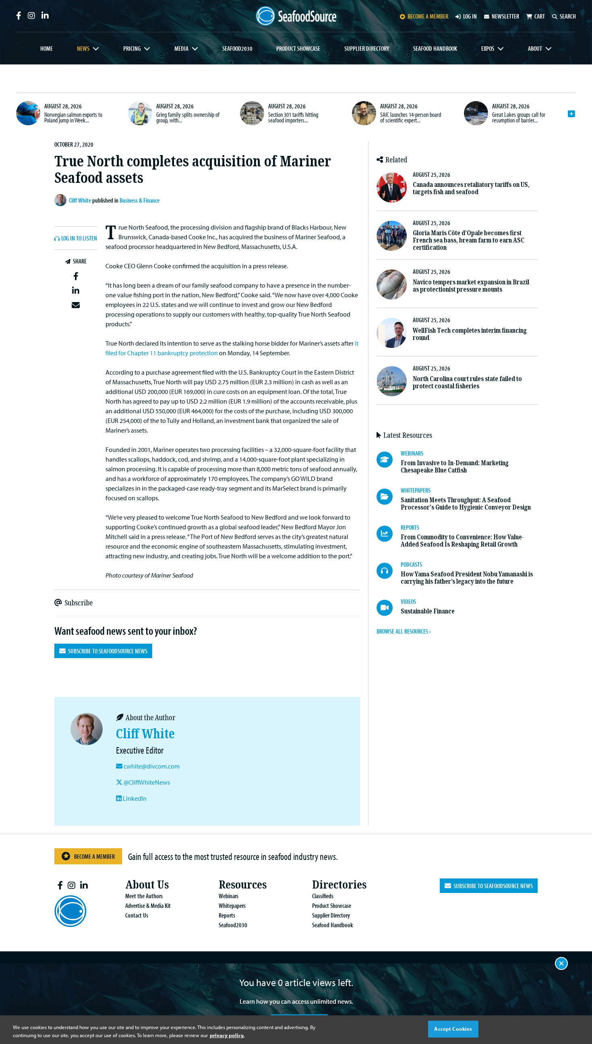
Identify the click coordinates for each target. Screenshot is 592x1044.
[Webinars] (389, 460)
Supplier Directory (366, 48)
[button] (75, 277)
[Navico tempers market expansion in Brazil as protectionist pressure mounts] (392, 284)
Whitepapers (232, 905)
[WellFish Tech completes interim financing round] (392, 333)
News (83, 48)
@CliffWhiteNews (146, 782)
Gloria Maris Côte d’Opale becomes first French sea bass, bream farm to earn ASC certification (468, 240)
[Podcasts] (389, 571)
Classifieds (322, 896)
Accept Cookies (453, 1028)
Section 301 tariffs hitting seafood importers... (293, 117)
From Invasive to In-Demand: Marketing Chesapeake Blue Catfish (455, 466)
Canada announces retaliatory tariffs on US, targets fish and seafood (471, 188)
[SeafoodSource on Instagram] (31, 16)
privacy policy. (227, 1035)
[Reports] (389, 534)
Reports (227, 915)
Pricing (132, 48)
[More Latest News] (571, 114)
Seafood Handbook (435, 48)
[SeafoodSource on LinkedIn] (45, 16)
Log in (470, 16)
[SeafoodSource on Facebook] (18, 16)
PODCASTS (411, 564)
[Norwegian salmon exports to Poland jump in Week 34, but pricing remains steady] (28, 113)
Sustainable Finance (428, 611)
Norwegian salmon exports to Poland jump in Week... (73, 117)
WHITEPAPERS (416, 490)
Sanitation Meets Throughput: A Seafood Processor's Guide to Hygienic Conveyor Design (466, 503)
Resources (243, 884)
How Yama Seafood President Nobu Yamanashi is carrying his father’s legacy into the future (467, 578)
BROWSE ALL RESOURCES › (404, 631)
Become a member (428, 16)
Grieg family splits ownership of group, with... (187, 117)
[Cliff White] (61, 200)
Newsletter (505, 16)
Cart (539, 16)
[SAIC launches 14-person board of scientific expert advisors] (364, 113)
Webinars (228, 896)
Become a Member (94, 856)
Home (46, 48)
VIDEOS (408, 601)
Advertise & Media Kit (148, 905)
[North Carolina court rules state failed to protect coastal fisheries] (392, 381)
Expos (487, 48)
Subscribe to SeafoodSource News (106, 651)
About (535, 48)
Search (568, 16)
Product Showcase (298, 48)
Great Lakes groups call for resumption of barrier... (518, 117)
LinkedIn (134, 798)
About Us (147, 884)
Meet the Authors (144, 896)
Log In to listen (79, 238)
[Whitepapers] (389, 497)
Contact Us (136, 915)
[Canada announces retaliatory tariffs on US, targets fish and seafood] (392, 187)
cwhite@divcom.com (152, 766)
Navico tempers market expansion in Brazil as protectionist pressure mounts (471, 286)
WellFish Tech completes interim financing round (470, 334)
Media (181, 48)
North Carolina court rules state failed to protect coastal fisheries (467, 382)
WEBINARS (412, 453)
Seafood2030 (237, 48)
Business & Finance (139, 200)
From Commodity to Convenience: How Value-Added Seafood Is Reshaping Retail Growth (462, 540)
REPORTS (410, 527)
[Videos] (389, 608)
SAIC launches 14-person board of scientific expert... (410, 117)
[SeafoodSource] (296, 16)
